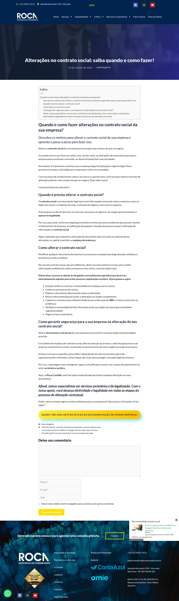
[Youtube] (152, 5)
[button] (8, 593)
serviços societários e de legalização (105, 386)
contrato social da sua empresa (69, 427)
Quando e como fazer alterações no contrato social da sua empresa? (70, 97)
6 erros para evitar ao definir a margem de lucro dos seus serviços (70, 430)
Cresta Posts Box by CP (136, 540)
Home (56, 16)
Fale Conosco (139, 16)
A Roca (97, 16)
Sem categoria (48, 424)
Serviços (65, 16)
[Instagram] (144, 5)
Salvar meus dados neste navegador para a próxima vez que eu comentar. (77, 503)
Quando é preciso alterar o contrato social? (61, 104)
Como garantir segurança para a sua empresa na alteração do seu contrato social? (78, 110)
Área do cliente (155, 16)
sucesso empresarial (92, 427)
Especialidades (81, 16)
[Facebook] (135, 5)
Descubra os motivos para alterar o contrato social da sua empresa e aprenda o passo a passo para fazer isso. (89, 100)
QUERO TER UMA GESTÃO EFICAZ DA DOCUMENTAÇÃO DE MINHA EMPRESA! (89, 414)
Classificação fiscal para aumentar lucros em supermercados (67, 433)
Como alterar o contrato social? (56, 107)
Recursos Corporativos (117, 16)
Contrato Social (48, 427)
